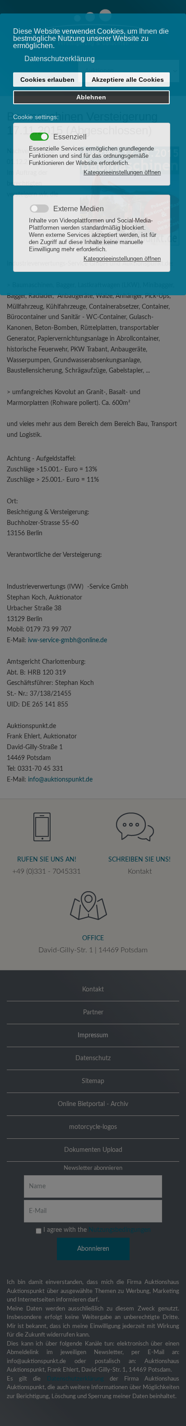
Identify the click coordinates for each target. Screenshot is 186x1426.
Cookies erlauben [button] (47, 79)
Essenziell (70, 137)
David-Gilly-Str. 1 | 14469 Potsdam (93, 950)
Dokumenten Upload (93, 1150)
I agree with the (96, 1230)
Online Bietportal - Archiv (93, 1104)
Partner (93, 1012)
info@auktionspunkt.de (60, 780)
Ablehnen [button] (91, 97)
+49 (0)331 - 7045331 (46, 871)
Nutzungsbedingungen (119, 1230)
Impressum (93, 1035)
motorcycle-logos (93, 1127)
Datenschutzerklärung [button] (59, 58)
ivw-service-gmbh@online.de (67, 640)
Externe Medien (78, 209)
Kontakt (140, 871)
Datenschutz (93, 1058)
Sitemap (93, 1081)
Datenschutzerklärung (75, 1379)
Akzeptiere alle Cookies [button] (128, 79)
